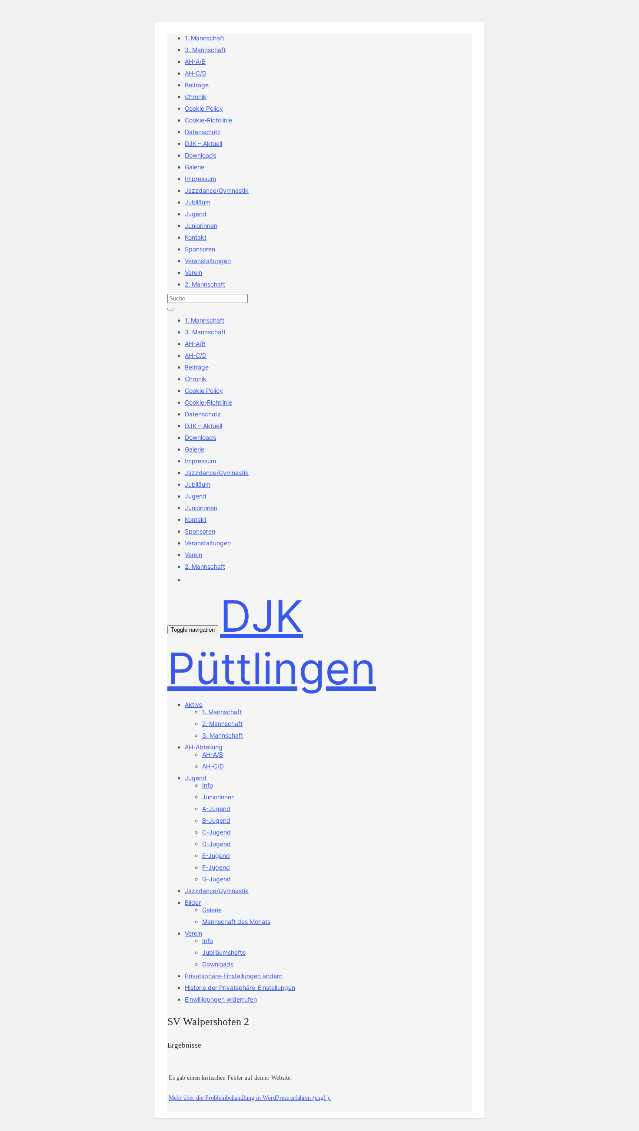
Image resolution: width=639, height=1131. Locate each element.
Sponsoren (200, 249)
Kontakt (195, 237)
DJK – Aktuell (203, 143)
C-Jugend (216, 832)
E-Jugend (216, 855)
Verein (193, 272)
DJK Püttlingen (271, 642)
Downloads (200, 155)
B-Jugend (216, 820)
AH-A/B (195, 61)
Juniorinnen (201, 225)
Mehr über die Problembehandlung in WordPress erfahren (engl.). (250, 1098)
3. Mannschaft (205, 49)
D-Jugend (216, 843)
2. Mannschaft (205, 284)
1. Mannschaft (204, 38)
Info (207, 785)
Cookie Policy (204, 108)
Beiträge (197, 85)
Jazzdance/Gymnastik (217, 190)
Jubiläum (197, 202)
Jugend (195, 214)
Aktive (194, 704)
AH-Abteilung (204, 747)
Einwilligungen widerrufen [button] (221, 999)
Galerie (194, 167)
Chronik (195, 96)
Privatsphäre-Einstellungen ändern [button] (234, 975)
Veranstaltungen (208, 260)
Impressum (200, 178)
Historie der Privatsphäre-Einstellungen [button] (240, 987)
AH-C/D (195, 73)
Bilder (193, 902)
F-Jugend (216, 867)
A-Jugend (216, 808)
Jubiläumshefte (224, 952)
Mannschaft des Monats (236, 921)
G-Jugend (216, 879)
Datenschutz (203, 131)
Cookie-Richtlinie (208, 120)
